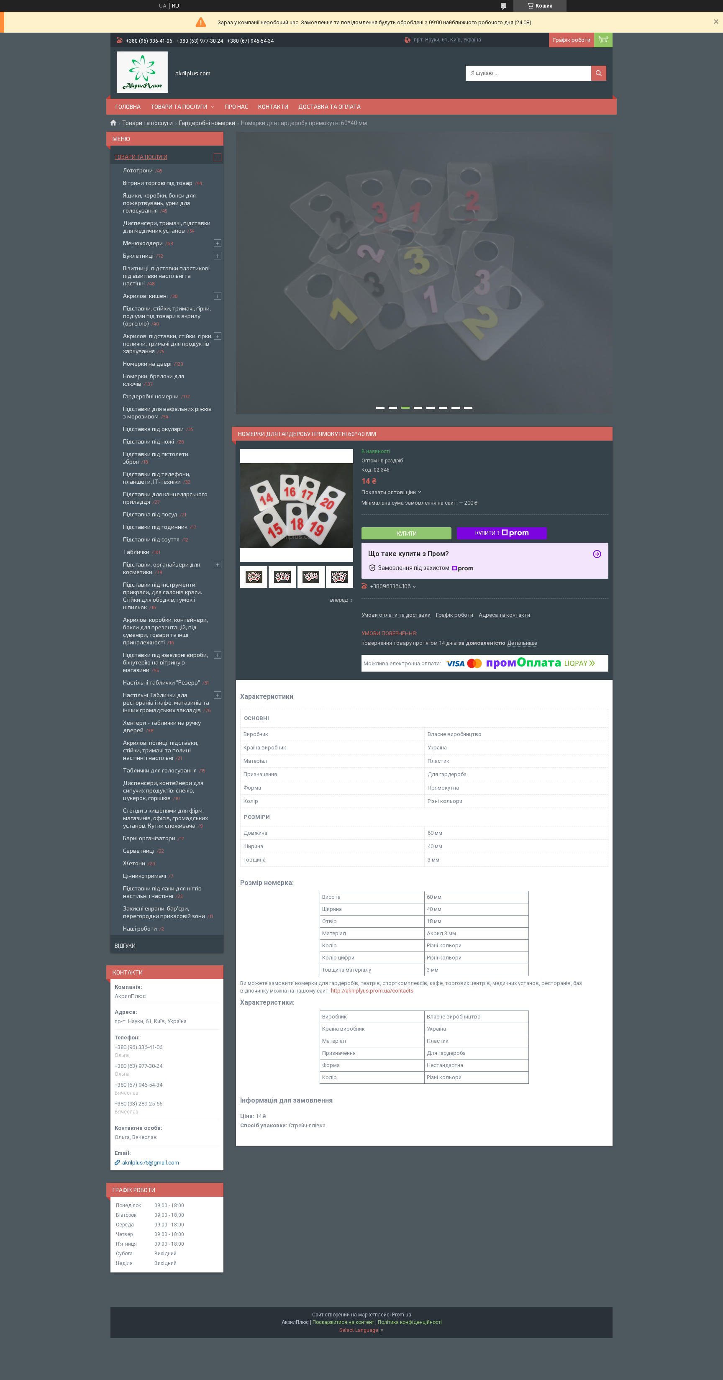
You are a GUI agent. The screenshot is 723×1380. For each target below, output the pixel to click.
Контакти (273, 106)
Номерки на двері (147, 363)
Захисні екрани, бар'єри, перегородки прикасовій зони (164, 912)
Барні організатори (149, 837)
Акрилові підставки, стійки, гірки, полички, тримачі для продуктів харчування (168, 343)
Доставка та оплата (329, 106)
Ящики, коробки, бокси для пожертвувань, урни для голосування (159, 203)
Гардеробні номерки (207, 123)
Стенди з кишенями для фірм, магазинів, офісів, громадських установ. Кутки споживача (165, 818)
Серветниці (138, 850)
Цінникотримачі (144, 875)
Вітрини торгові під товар (157, 182)
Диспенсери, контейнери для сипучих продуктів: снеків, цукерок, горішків (163, 790)
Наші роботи (140, 928)
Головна (128, 106)
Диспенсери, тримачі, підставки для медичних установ (166, 226)
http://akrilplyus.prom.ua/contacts (372, 991)
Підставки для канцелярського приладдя (165, 497)
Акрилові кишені (145, 295)
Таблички (136, 551)
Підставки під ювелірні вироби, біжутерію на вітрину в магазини (165, 662)
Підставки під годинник (155, 526)
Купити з (487, 533)
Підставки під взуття (151, 539)
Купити (407, 533)
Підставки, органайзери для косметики (161, 568)
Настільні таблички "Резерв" (161, 682)
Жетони (134, 863)
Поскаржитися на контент (343, 1322)
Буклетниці (138, 255)
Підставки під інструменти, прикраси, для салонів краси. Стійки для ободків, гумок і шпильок (162, 595)
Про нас (236, 106)
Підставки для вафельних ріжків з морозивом (167, 412)
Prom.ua (401, 1315)
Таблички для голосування (160, 770)
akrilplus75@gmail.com (150, 1162)
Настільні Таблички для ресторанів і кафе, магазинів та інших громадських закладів (166, 702)
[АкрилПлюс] (142, 72)
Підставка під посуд (150, 514)
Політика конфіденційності (410, 1322)
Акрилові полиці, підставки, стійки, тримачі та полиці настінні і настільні (160, 750)
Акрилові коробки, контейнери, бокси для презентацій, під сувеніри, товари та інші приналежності (165, 631)
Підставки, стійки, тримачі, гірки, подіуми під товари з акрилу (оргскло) (167, 316)
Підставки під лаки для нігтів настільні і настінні (162, 892)
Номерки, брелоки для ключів (153, 379)
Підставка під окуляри (153, 428)
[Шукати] (598, 73)
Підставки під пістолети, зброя (156, 457)
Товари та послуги (179, 106)
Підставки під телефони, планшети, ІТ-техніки (156, 477)
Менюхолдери (143, 242)
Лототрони (138, 170)
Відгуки (125, 945)
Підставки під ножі (148, 441)
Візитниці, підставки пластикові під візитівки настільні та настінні (166, 275)
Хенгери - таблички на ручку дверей (162, 726)
